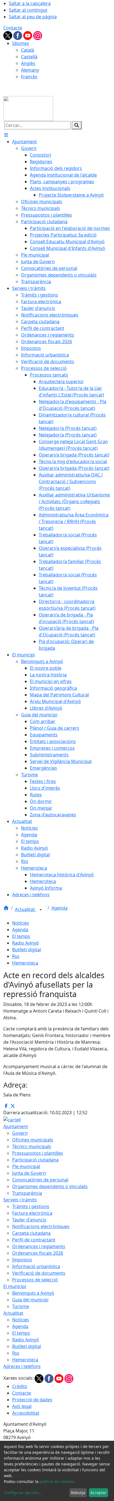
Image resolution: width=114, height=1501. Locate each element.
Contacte (12, 28)
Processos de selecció (35, 1280)
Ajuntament (15, 1126)
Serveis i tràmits (20, 1200)
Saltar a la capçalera (30, 3)
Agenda (59, 908)
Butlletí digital (26, 950)
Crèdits (19, 1386)
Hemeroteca (25, 963)
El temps (21, 936)
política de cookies (57, 1481)
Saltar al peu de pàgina (33, 17)
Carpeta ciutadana (31, 1233)
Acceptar (98, 1492)
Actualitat (25, 909)
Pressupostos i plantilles (37, 1153)
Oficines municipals (32, 1140)
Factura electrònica (32, 1213)
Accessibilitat (25, 1413)
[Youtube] (28, 35)
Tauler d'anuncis (29, 1220)
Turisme (20, 1306)
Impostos (22, 1260)
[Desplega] (40, 910)
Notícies (20, 923)
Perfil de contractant (33, 1240)
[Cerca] (77, 125)
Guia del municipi (30, 1300)
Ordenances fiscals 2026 (37, 1253)
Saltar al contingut (28, 10)
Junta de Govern (29, 1173)
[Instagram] (37, 35)
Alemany (30, 70)
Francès (29, 77)
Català (27, 50)
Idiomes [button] (20, 43)
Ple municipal (26, 1166)
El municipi (14, 1286)
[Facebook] (18, 35)
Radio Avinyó (25, 943)
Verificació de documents (38, 1273)
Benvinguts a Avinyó (33, 1293)
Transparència (27, 1193)
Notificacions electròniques (40, 1226)
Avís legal (22, 1406)
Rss (15, 956)
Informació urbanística (36, 1266)
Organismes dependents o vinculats (50, 1186)
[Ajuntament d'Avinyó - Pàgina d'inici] (28, 108)
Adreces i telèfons (22, 1366)
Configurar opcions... (23, 1492)
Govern (20, 1133)
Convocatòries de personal (40, 1180)
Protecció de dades (32, 1400)
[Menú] (6, 135)
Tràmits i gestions (30, 1206)
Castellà (29, 57)
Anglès (28, 63)
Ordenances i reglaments (38, 1246)
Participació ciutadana (35, 1160)
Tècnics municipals (31, 1146)
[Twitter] (8, 35)
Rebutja (78, 1492)
